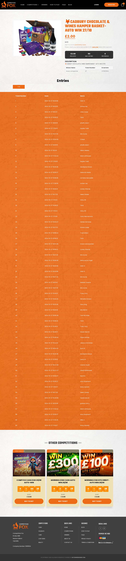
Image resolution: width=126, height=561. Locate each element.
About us (67, 539)
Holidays (41, 531)
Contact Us (68, 542)
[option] (37, 38)
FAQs (64, 5)
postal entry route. (80, 45)
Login (96, 5)
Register (111, 5)
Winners (44, 5)
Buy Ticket (29, 501)
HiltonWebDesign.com (78, 557)
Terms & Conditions (87, 542)
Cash (40, 527)
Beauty (41, 542)
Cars (40, 535)
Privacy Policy (86, 539)
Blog (70, 5)
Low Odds (42, 539)
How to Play (55, 5)
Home (22, 5)
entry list (95, 47)
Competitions (32, 5)
